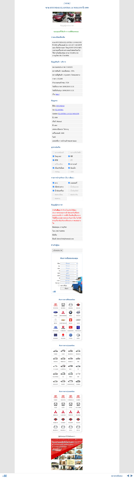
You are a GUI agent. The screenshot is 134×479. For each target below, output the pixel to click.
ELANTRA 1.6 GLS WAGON (68, 114)
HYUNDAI (60, 106)
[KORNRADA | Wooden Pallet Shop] (66, 469)
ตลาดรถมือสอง (116, 476)
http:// (57, 94)
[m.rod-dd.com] (4, 477)
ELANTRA (59, 110)
